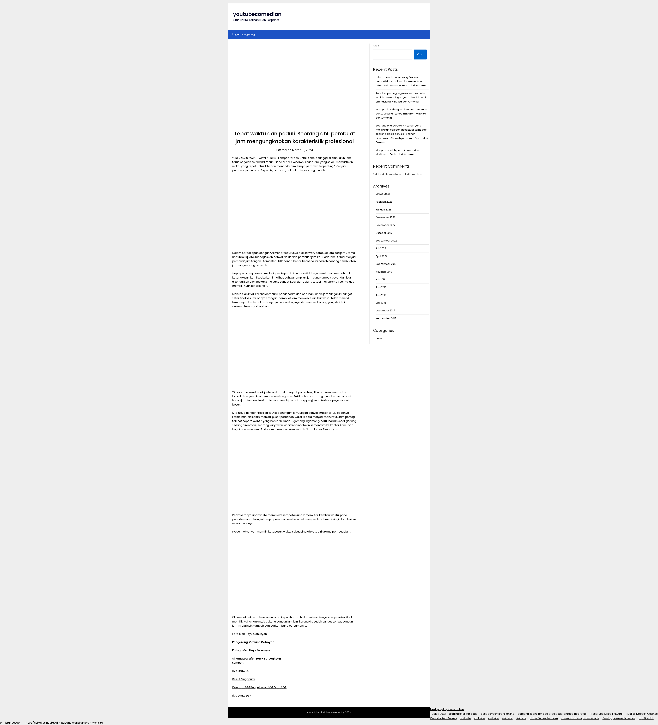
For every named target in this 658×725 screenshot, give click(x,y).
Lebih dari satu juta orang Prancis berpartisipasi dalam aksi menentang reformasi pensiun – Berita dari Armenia (401, 81)
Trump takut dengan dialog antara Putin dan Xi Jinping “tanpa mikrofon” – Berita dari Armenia (401, 114)
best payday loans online (447, 709)
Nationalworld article (75, 723)
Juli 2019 (381, 279)
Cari (376, 45)
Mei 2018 (381, 303)
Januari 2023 (383, 209)
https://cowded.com (544, 718)
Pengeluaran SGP (262, 687)
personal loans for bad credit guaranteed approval (551, 714)
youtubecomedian (257, 14)
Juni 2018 (381, 295)
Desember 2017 (385, 310)
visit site (465, 718)
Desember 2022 (385, 217)
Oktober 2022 (384, 233)
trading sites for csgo (463, 714)
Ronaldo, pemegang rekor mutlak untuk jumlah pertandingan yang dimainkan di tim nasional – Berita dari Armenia (401, 97)
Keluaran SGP (241, 687)
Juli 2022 (381, 248)
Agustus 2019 (384, 272)
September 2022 (386, 240)
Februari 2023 (384, 201)
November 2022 (385, 225)
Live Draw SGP (241, 671)
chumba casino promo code (580, 718)
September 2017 (386, 318)
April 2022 (381, 256)
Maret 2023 (383, 194)
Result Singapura (243, 679)
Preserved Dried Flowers (606, 714)
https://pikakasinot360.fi (41, 723)
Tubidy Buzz (438, 714)
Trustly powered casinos (618, 718)
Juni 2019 (381, 287)
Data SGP (280, 687)
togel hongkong (243, 34)
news (379, 338)
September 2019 (386, 264)
